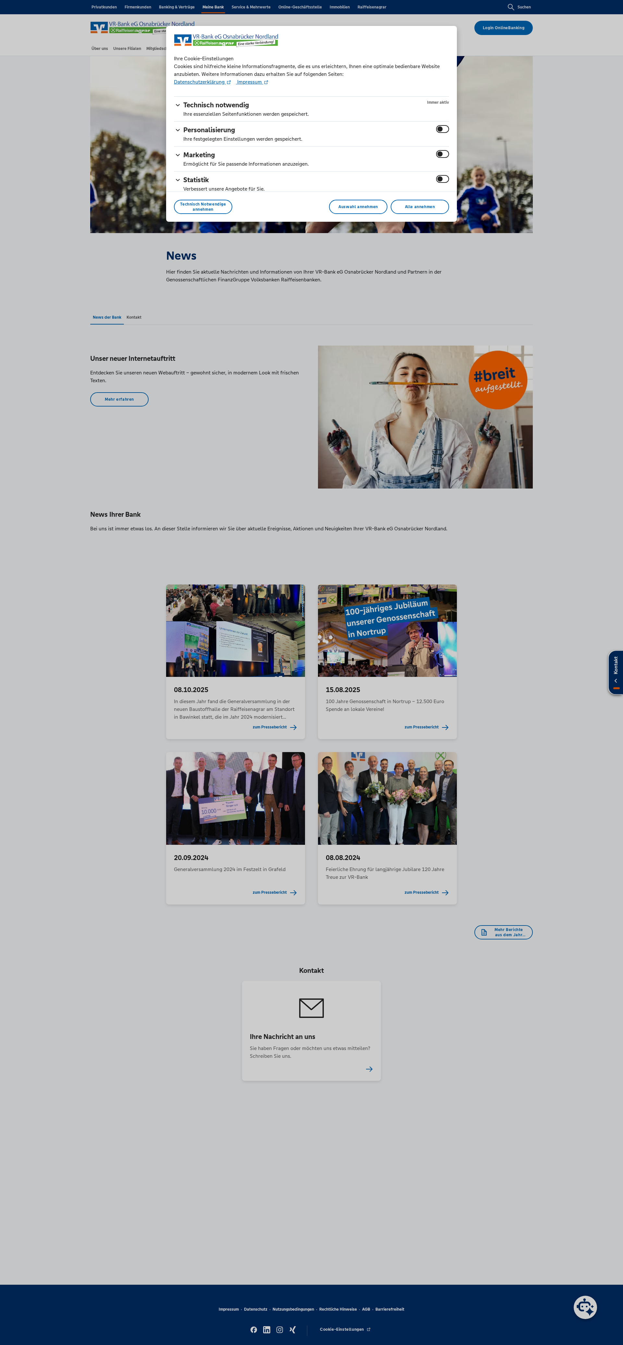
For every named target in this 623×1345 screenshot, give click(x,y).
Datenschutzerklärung (200, 82)
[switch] (442, 129)
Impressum (249, 82)
